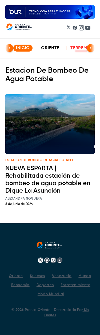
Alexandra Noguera (23, 198)
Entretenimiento (75, 285)
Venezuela (61, 276)
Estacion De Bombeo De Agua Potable (39, 160)
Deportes (45, 285)
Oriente (50, 48)
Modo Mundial (51, 294)
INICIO (23, 48)
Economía (20, 285)
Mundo (84, 276)
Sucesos (37, 276)
